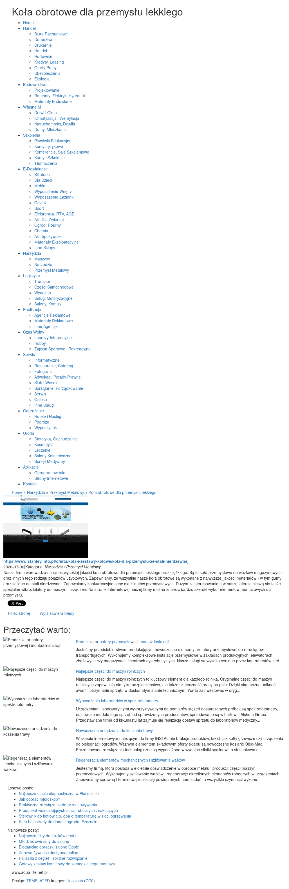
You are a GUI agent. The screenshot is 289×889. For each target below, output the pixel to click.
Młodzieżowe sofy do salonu (44, 841)
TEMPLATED (38, 880)
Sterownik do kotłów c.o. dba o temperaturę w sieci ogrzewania (75, 816)
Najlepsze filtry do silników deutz (47, 835)
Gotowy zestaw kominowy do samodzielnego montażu (67, 864)
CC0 (89, 880)
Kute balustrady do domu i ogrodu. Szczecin (58, 821)
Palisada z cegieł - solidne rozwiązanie (53, 858)
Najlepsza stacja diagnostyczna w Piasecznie (59, 793)
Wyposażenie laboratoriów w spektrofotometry (117, 700)
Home (17, 492)
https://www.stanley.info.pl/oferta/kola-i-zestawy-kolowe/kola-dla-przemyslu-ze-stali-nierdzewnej (96, 561)
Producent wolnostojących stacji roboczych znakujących (68, 810)
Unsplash (74, 880)
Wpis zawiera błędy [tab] (57, 613)
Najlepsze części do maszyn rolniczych (110, 671)
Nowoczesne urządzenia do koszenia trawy (114, 730)
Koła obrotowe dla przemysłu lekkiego (122, 492)
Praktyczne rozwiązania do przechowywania (58, 804)
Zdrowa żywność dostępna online (48, 852)
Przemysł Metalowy (67, 492)
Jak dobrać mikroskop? (39, 799)
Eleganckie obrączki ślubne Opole (49, 847)
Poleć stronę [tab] (19, 613)
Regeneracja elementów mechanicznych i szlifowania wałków (130, 760)
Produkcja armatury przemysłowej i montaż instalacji (122, 641)
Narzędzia (36, 492)
